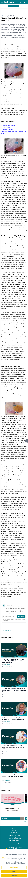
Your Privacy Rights (14, 840)
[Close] (26, 851)
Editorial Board (14, 833)
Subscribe (20, 616)
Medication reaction (7, 129)
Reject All (14, 871)
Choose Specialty (12, 6)
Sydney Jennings (7, 664)
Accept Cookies (14, 875)
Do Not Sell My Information (14, 838)
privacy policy (5, 620)
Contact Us (14, 832)
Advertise (14, 830)
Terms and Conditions (14, 835)
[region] (14, 863)
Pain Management (15, 628)
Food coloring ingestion (8, 125)
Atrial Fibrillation (5, 628)
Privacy (14, 837)
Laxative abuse (6, 127)
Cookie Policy (24, 865)
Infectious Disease (6, 630)
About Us (14, 829)
